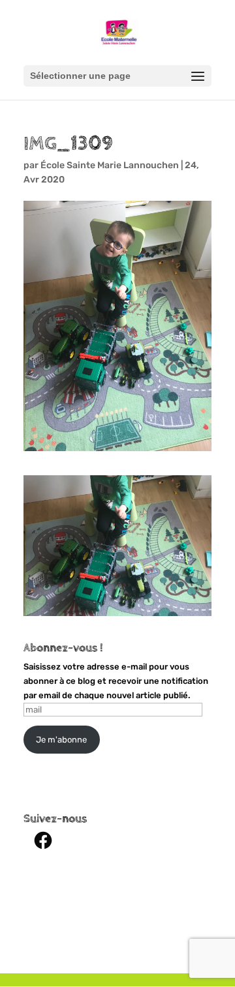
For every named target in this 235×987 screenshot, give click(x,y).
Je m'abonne (61, 739)
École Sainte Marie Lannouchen (109, 165)
